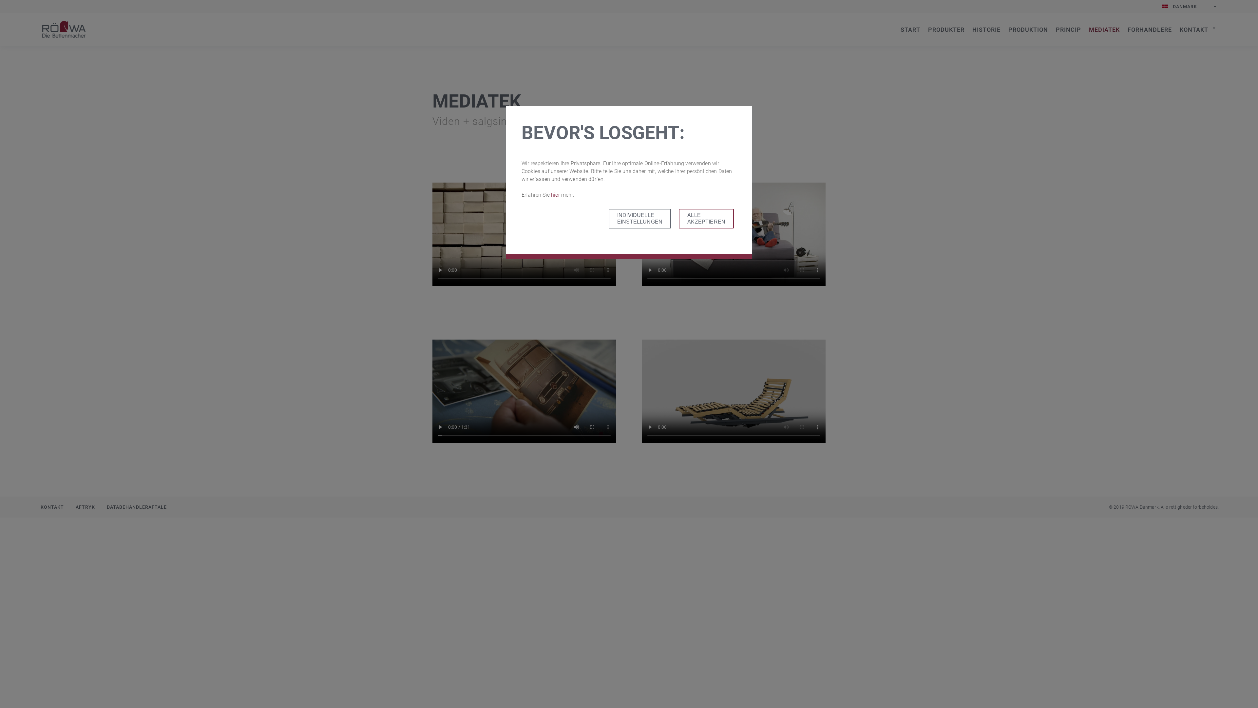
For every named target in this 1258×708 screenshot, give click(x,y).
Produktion (1028, 29)
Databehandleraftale (137, 507)
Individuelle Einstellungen (639, 218)
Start (63, 29)
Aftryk (85, 507)
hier (556, 195)
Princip (1068, 29)
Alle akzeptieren (706, 218)
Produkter (946, 29)
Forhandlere (1150, 29)
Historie (986, 29)
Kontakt (1194, 29)
